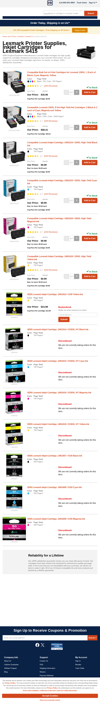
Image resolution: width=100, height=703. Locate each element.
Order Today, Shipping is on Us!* (50, 23)
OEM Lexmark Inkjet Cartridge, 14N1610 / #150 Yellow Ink (55, 294)
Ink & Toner (12, 36)
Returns (43, 672)
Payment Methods (47, 676)
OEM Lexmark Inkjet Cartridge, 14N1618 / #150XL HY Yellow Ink (58, 424)
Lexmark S (29, 36)
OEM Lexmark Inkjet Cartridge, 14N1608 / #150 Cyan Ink (54, 487)
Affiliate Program (10, 668)
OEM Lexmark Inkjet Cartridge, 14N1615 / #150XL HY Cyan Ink (57, 361)
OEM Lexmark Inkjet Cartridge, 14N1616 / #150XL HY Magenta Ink (59, 392)
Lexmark (20, 36)
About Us (7, 661)
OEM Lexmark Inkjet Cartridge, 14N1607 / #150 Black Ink (54, 456)
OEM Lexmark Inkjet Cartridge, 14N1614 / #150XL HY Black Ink (57, 329)
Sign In (78, 661)
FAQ (41, 665)
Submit (63, 319)
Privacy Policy (10, 683)
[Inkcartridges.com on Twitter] (43, 646)
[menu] (50, 17)
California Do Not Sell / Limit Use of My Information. (58, 691)
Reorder (78, 665)
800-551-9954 (69, 3)
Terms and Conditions (31, 691)
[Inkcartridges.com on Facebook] (37, 646)
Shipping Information (47, 668)
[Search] (47, 13)
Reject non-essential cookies (50, 700)
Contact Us (44, 661)
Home (5, 36)
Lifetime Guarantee (11, 665)
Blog (6, 672)
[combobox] (70, 13)
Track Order (82, 3)
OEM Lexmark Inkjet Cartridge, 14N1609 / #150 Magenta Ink (56, 519)
